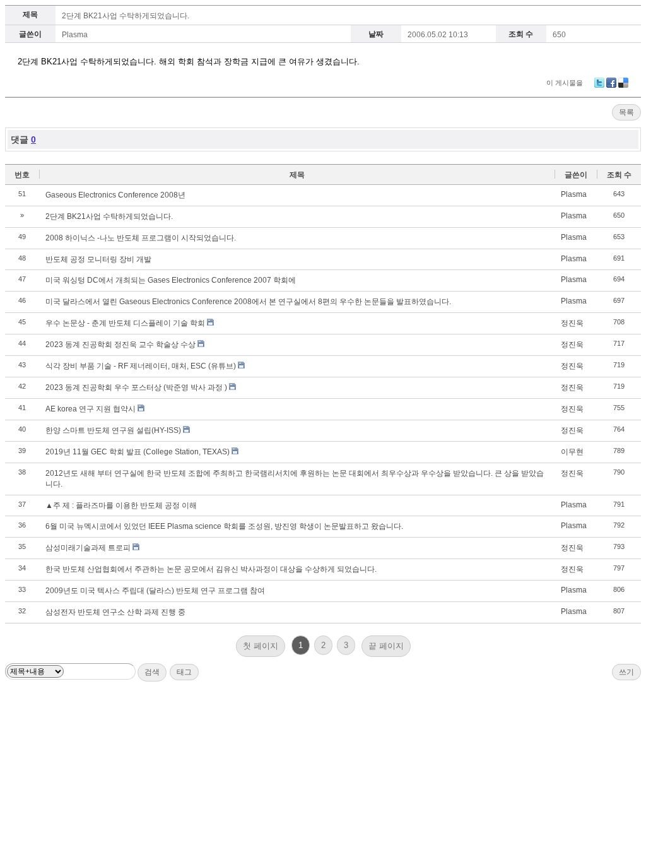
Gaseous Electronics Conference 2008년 (115, 195)
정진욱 (572, 323)
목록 (626, 112)
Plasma (75, 34)
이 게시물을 (564, 82)
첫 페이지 (260, 646)
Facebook (611, 83)
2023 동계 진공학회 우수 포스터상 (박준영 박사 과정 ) (136, 387)
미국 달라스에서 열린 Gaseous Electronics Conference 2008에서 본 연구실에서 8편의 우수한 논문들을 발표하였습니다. (248, 301)
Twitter (599, 83)
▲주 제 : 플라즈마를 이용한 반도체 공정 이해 (121, 505)
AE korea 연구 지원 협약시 (90, 408)
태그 (184, 672)
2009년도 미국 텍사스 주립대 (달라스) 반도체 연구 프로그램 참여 (155, 590)
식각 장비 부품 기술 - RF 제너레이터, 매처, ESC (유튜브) (140, 366)
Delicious (623, 83)
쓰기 (626, 672)
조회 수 (619, 174)
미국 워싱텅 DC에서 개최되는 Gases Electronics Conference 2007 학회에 (170, 280)
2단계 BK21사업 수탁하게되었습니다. (125, 15)
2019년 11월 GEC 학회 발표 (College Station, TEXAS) (137, 451)
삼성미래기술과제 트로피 (88, 547)
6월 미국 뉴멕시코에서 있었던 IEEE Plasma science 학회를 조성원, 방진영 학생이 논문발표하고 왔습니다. (224, 526)
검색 (152, 672)
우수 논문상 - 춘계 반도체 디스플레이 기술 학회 (125, 323)
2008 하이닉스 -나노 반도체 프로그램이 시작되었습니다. (140, 237)
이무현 (572, 451)
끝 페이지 (386, 646)
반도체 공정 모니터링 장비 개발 (98, 259)
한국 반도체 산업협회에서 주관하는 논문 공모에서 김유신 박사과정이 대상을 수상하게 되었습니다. (211, 569)
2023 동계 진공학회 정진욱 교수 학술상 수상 (120, 344)
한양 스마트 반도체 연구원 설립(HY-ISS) (113, 430)
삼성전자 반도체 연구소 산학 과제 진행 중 (115, 612)
